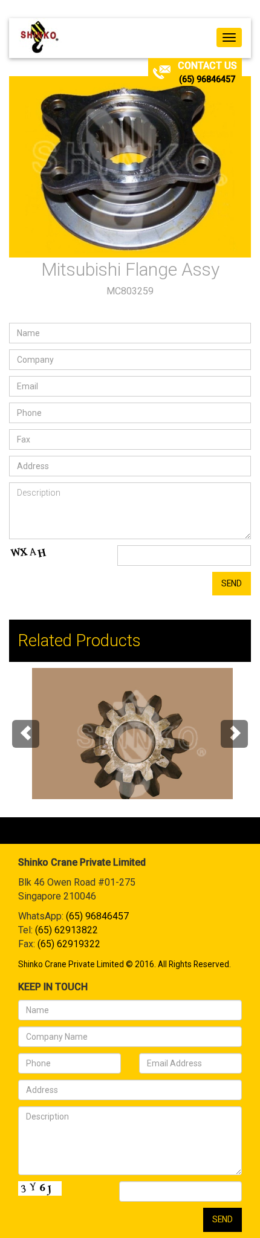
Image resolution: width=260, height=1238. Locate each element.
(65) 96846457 (207, 79)
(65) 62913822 (66, 930)
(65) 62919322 (68, 944)
